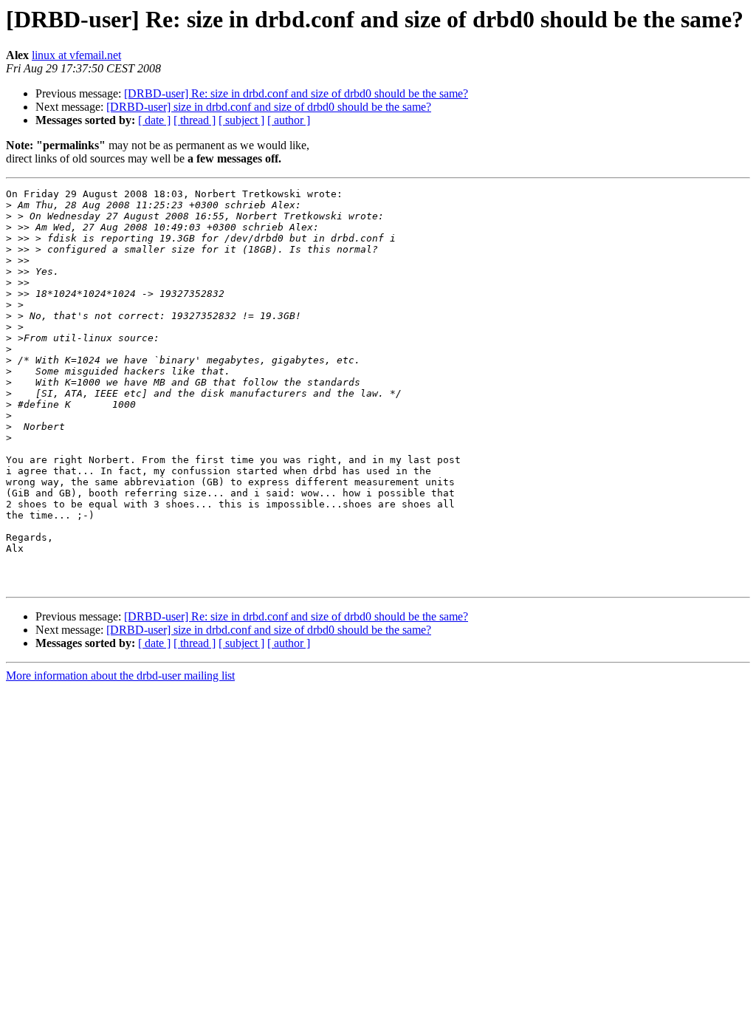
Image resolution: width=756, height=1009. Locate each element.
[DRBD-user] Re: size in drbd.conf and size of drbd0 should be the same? (296, 93)
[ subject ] (241, 120)
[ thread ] (194, 120)
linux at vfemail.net (76, 55)
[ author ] (288, 120)
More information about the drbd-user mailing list (120, 675)
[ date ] (154, 120)
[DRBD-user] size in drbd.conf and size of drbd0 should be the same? (268, 106)
